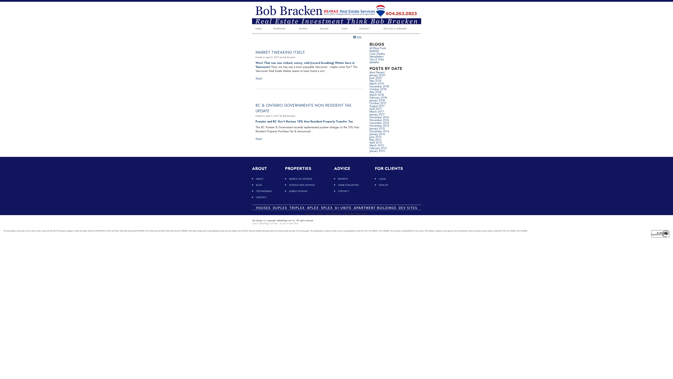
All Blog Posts (377, 48)
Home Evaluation (348, 185)
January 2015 (377, 129)
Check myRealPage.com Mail (265, 223)
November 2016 (379, 120)
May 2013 (375, 140)
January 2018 (377, 100)
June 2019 (375, 78)
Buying (303, 28)
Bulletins (374, 51)
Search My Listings (300, 179)
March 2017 (376, 112)
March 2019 (376, 84)
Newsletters (376, 57)
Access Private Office (289, 223)
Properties (279, 28)
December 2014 (379, 131)
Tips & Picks (376, 59)
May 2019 (375, 81)
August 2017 (377, 106)
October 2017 (377, 103)
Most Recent (377, 72)
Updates (374, 62)
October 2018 (377, 89)
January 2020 (377, 75)
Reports (343, 179)
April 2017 (375, 109)
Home (258, 28)
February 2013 (378, 148)
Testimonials (264, 191)
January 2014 (377, 134)
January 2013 (377, 151)
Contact (364, 28)
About (260, 179)
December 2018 (379, 86)
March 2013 (376, 145)
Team (344, 28)
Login (382, 179)
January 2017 (377, 114)
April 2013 (375, 143)
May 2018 (375, 92)
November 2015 (379, 126)
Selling (324, 28)
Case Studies (377, 54)
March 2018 (376, 95)
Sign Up (383, 185)
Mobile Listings (298, 191)
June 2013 (375, 137)
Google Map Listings (302, 185)
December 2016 (379, 117)
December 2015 (379, 123)
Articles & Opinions (395, 28)
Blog (259, 185)
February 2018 (378, 98)
